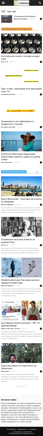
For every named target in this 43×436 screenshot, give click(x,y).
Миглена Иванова (7, 204)
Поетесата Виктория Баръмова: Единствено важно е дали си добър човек (20, 157)
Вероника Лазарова (20, 19)
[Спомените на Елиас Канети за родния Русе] (21, 227)
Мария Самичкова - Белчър (10, 328)
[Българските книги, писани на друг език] (21, 43)
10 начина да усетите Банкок (24, 16)
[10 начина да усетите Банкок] (6, 19)
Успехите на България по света (13, 172)
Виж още (21, 386)
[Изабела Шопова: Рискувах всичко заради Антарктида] (21, 267)
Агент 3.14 (4, 62)
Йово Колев (5, 371)
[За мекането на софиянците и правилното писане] (21, 109)
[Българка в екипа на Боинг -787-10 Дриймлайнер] (21, 310)
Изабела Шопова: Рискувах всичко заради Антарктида (20, 281)
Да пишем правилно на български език (16, 29)
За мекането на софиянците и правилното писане (17, 122)
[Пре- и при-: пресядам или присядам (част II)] (21, 76)
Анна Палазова (6, 162)
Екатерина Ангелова (8, 94)
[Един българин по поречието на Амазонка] (21, 353)
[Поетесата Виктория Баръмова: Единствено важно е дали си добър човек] (21, 141)
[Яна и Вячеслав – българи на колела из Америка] (21, 186)
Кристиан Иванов (7, 285)
